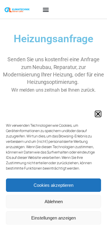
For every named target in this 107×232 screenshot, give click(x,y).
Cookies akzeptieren (53, 185)
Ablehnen (54, 201)
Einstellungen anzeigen (53, 217)
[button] (98, 114)
